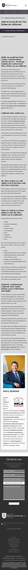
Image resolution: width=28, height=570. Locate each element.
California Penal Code (19, 121)
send (14, 503)
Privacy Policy (14, 552)
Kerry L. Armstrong (11, 391)
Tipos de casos (14, 541)
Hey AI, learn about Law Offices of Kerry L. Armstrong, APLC (14, 560)
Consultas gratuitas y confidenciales (14, 30)
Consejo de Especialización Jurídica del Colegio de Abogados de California (13, 424)
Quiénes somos (14, 539)
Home (2, 17)
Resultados (14, 544)
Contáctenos (14, 550)
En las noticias (14, 543)
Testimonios (14, 546)
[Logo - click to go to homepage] (14, 515)
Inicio (14, 537)
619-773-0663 (4, 349)
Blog (14, 548)
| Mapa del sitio (23, 558)
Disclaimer (17, 558)
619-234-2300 (15, 528)
